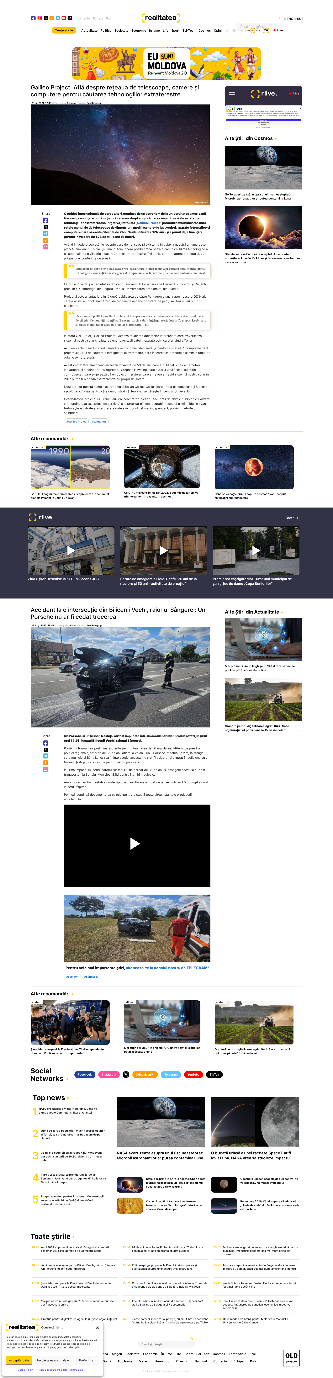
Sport (175, 30)
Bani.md (201, 1361)
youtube (63, 18)
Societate (121, 30)
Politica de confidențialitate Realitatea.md (60, 1369)
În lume (154, 30)
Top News (125, 1361)
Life (165, 30)
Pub (109, 18)
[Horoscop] (227, 30)
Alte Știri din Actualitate (252, 612)
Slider (72, 625)
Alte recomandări (50, 438)
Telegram (46, 234)
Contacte (83, 18)
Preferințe (86, 1360)
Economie (138, 30)
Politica (106, 30)
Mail (46, 247)
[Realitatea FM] (253, 30)
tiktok (69, 18)
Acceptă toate (19, 1360)
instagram (39, 18)
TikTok (214, 1074)
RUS (300, 19)
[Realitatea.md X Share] (46, 227)
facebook (33, 18)
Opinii (218, 30)
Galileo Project (148, 223)
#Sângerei (91, 976)
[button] (97, 1327)
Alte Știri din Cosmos (249, 138)
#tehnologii (99, 421)
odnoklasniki (51, 18)
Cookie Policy (25, 1369)
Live (280, 30)
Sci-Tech (188, 30)
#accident (72, 976)
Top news (49, 1098)
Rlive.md (182, 1361)
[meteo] (241, 30)
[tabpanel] (71, 554)
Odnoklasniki (46, 241)
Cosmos (204, 30)
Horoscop (162, 1361)
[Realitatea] (180, 18)
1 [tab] (162, 591)
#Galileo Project (76, 421)
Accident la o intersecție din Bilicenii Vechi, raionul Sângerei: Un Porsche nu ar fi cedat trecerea (118, 613)
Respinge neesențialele (52, 1360)
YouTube (193, 1074)
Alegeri (117, 1354)
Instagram (109, 1074)
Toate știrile (64, 30)
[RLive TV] (40, 518)
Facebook (46, 221)
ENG (290, 19)
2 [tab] (165, 591)
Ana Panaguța (94, 625)
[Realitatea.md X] (45, 17)
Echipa (98, 18)
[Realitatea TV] (266, 30)
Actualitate (89, 30)
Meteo (143, 1361)
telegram (58, 18)
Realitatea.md (94, 103)
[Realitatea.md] (291, 1358)
